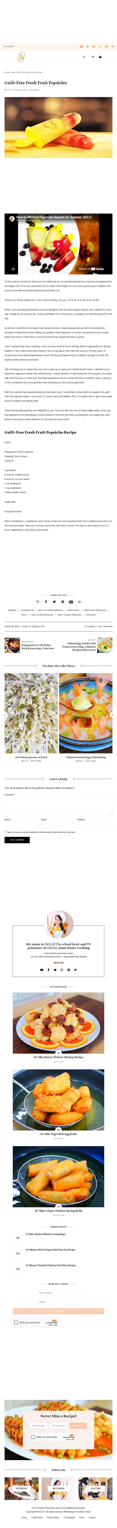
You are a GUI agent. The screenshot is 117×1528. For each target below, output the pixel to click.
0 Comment (33, 90)
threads (113, 46)
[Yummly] (71, 602)
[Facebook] (46, 602)
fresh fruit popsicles (95, 610)
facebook (89, 46)
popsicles (91, 614)
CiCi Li (10, 90)
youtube (83, 46)
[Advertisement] (58, 21)
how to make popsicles (69, 614)
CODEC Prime (84, 1512)
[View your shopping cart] (100, 57)
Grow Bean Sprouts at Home (31, 757)
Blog (13, 72)
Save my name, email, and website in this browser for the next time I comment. (41, 832)
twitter (95, 46)
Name (8, 820)
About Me (58, 962)
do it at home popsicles (51, 610)
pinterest (108, 46)
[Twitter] (54, 602)
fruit (24, 614)
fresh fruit (73, 610)
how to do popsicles (42, 614)
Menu (93, 57)
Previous (5, 715)
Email (44, 820)
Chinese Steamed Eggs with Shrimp (86, 757)
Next (112, 715)
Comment (10, 795)
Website (81, 820)
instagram (102, 46)
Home (7, 72)
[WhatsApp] (79, 602)
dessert (12, 610)
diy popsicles (27, 610)
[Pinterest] (62, 602)
